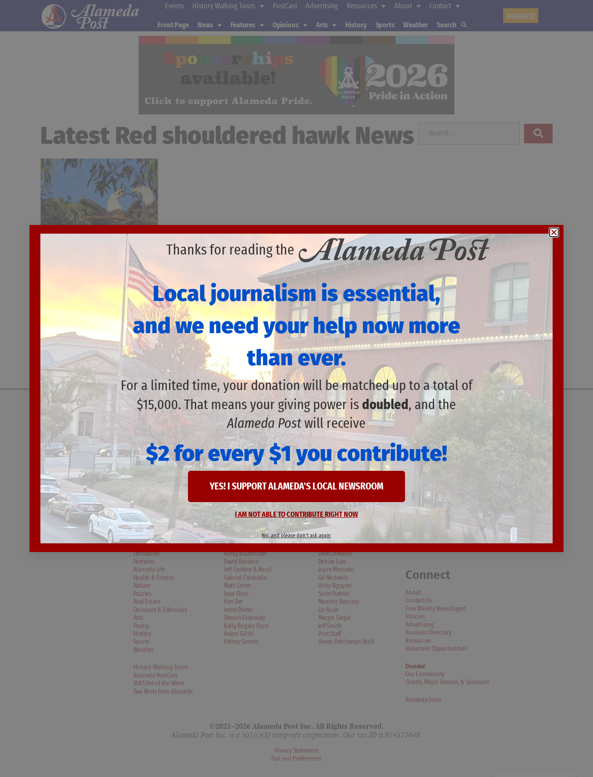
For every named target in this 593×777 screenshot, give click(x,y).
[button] (554, 232)
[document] (296, 388)
